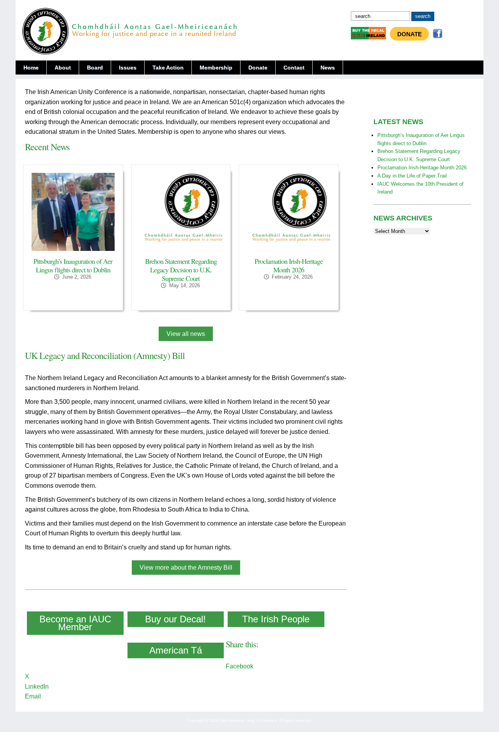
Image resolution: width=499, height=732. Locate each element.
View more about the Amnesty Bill (186, 567)
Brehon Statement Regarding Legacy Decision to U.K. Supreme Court (181, 269)
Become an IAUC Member (75, 623)
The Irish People (276, 619)
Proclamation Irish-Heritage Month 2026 (289, 265)
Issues (127, 67)
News (327, 67)
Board (95, 67)
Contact (293, 67)
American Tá (175, 650)
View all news (185, 333)
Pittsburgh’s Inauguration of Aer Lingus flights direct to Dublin (73, 265)
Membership (216, 67)
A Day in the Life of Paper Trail (412, 176)
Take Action (168, 67)
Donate (409, 34)
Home (31, 67)
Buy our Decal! (175, 619)
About (63, 67)
